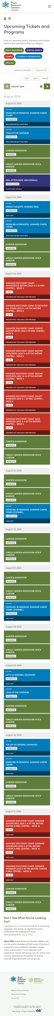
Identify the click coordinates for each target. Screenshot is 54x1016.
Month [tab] (45, 78)
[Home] (11, 6)
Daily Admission (14, 50)
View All (10, 62)
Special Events (34, 50)
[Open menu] (49, 6)
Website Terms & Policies (20, 990)
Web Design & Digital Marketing (23, 1011)
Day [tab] (27, 78)
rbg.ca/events (19, 926)
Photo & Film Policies (18, 994)
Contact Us (15, 998)
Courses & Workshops (29, 56)
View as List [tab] (41, 70)
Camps (9, 56)
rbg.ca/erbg (27, 934)
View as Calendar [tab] (23, 70)
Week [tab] (35, 78)
